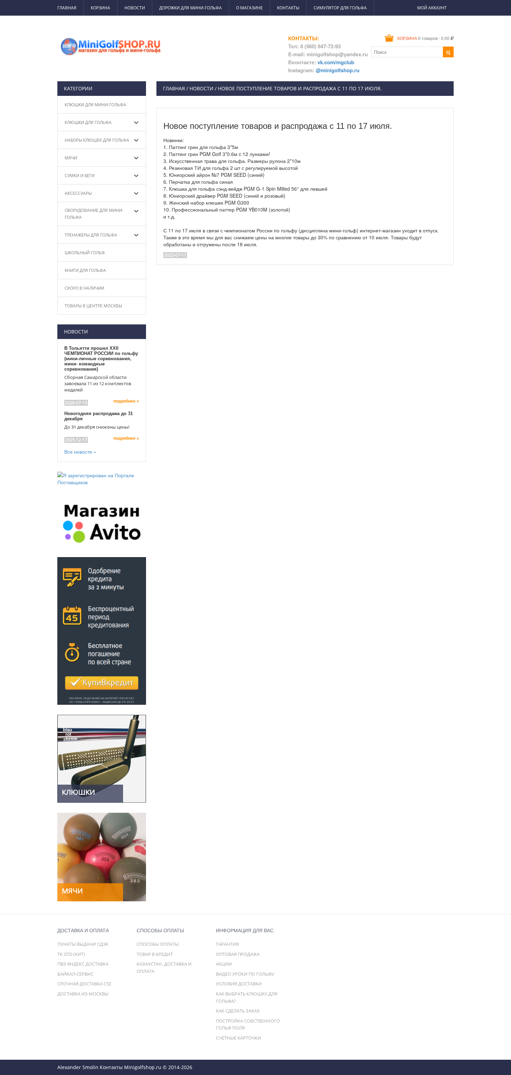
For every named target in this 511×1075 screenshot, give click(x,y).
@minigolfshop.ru (337, 70)
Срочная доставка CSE (84, 984)
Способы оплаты (158, 944)
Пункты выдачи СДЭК (82, 944)
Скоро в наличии (84, 288)
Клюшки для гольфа (88, 122)
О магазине (249, 8)
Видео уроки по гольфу (245, 974)
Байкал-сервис (75, 974)
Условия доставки (239, 984)
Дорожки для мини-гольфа (190, 8)
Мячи (71, 158)
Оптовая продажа (238, 954)
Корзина (100, 8)
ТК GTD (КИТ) (71, 954)
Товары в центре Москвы (93, 306)
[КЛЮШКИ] (101, 757)
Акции (224, 964)
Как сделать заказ (238, 1011)
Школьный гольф (85, 253)
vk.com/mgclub (335, 62)
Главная (66, 8)
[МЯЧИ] (101, 856)
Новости (134, 8)
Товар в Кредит (155, 954)
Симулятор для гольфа (340, 8)
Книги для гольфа (85, 270)
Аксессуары (78, 193)
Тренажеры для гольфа (91, 235)
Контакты (288, 8)
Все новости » (80, 451)
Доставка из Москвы (82, 994)
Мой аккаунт (432, 8)
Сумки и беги (80, 176)
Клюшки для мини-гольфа (95, 105)
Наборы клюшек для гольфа (97, 140)
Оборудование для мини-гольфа (94, 213)
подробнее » (126, 401)
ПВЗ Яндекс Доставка (82, 964)
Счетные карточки (238, 1038)
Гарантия (227, 944)
